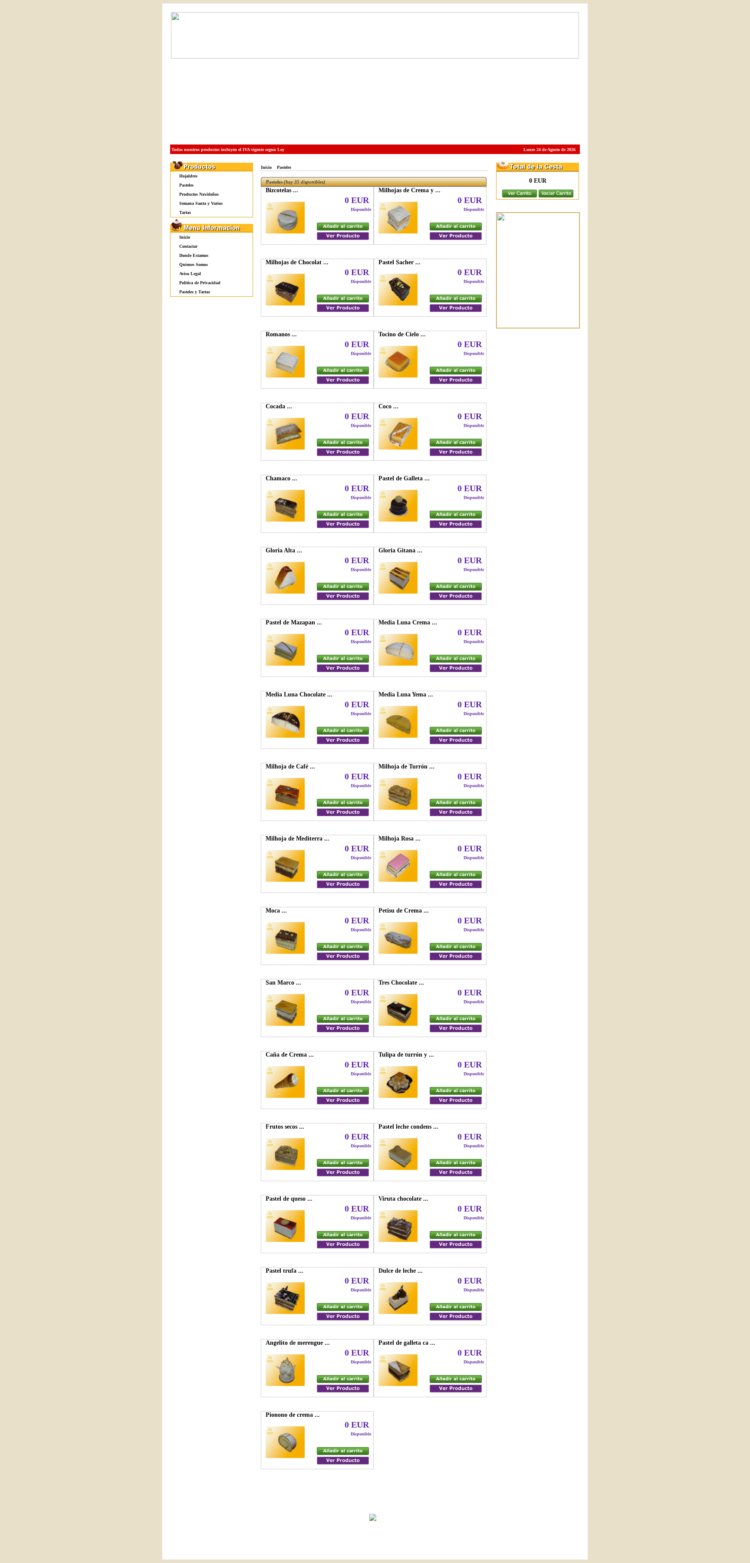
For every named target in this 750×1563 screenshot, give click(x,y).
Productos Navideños (199, 194)
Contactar (188, 246)
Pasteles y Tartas (194, 291)
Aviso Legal (190, 273)
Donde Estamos (193, 255)
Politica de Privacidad (199, 282)
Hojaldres (188, 176)
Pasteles (186, 185)
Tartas (185, 212)
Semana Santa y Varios (201, 203)
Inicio (184, 237)
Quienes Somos (193, 264)
